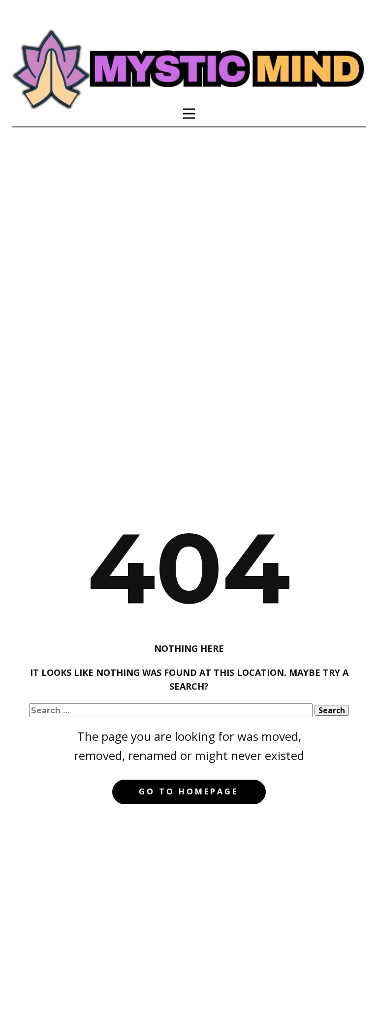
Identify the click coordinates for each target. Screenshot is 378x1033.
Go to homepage (188, 791)
